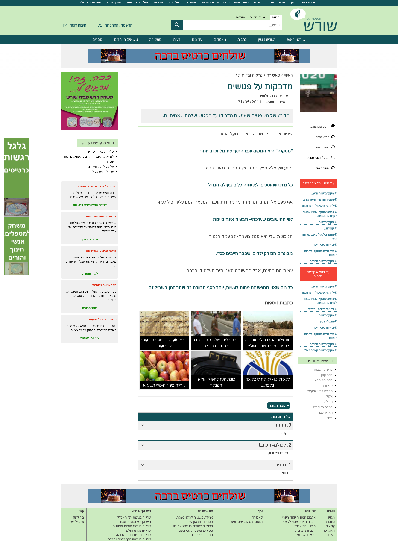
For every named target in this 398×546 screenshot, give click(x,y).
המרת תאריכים (323, 407)
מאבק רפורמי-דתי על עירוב (318, 199)
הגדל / (325, 158)
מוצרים (240, 17)
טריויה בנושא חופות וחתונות (132, 526)
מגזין (294, 2)
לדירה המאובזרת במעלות (90, 205)
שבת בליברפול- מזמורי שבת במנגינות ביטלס (216, 343)
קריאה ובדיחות (250, 75)
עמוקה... (329, 228)
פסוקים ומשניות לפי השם (196, 530)
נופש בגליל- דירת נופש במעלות (97, 186)
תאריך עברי (114, 2)
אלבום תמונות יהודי (165, 2)
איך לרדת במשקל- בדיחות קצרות (320, 253)
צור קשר (78, 517)
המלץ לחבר (322, 137)
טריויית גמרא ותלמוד (137, 530)
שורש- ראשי (296, 39)
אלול (329, 396)
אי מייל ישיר (76, 521)
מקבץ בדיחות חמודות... (321, 261)
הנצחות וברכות (305, 530)
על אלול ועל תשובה (101, 167)
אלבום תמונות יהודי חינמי (299, 517)
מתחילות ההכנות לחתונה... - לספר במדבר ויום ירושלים (268, 343)
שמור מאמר (322, 147)
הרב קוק (327, 375)
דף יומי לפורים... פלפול (321, 309)
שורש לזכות (278, 2)
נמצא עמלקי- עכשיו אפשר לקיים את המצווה (320, 214)
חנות (226, 2)
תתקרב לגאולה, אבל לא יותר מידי (319, 236)
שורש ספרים (210, 2)
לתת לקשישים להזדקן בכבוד (318, 206)
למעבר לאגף (89, 239)
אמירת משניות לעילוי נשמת (194, 517)
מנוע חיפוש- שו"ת (90, 2)
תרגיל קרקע (327, 321)
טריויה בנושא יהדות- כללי (134, 517)
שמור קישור (322, 168)
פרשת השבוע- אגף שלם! (101, 251)
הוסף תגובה (277, 405)
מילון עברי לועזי (137, 2)
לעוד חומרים (89, 274)
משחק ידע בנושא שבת (135, 521)
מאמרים (220, 39)
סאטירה (155, 39)
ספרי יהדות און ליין (200, 521)
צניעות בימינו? (89, 338)
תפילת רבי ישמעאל (320, 391)
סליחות (328, 385)
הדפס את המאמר (319, 127)
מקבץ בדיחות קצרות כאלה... (318, 350)
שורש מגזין (266, 39)
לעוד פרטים (89, 308)
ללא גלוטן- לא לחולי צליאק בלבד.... (268, 382)
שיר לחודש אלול (103, 172)
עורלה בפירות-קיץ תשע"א (164, 385)
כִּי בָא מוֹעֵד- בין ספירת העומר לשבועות (164, 343)
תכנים (276, 17)
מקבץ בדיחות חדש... (322, 193)
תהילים (328, 401)
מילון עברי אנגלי (305, 526)
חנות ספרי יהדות (202, 535)
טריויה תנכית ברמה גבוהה (133, 535)
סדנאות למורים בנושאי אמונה (193, 526)
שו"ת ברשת (257, 17)
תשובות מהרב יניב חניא (247, 521)
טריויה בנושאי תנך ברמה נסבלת (129, 539)
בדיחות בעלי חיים (324, 245)
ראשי (288, 75)
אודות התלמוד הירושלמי (101, 216)
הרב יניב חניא (323, 380)
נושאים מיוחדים (126, 39)
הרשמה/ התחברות (118, 25)
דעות (176, 39)
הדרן (329, 418)
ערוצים (197, 39)
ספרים (97, 39)
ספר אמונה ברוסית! (104, 285)
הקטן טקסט (314, 158)
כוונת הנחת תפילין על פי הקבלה (215, 382)
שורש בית (308, 2)
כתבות (242, 39)
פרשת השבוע (323, 369)
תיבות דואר (78, 25)
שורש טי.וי (190, 2)
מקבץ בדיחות (326, 222)
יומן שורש (259, 2)
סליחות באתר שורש (101, 151)
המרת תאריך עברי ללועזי (299, 521)
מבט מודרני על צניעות (102, 319)
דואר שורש (241, 2)
